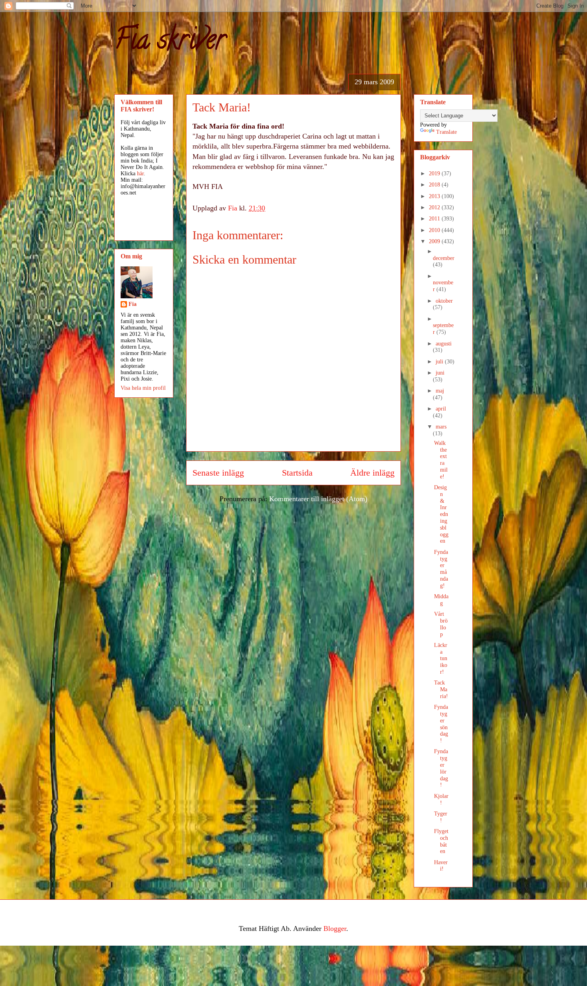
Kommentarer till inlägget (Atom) (318, 499)
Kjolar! (441, 799)
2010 (435, 230)
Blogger (334, 928)
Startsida (297, 473)
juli (440, 362)
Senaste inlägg (218, 473)
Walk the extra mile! (441, 460)
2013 (435, 196)
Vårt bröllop (441, 624)
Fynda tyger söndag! (441, 724)
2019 (435, 174)
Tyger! (440, 817)
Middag (441, 599)
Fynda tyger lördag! (441, 768)
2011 (435, 219)
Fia (133, 304)
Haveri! (441, 865)
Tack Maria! (441, 689)
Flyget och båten (441, 841)
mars (441, 427)
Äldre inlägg (372, 473)
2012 (435, 207)
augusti (444, 344)
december (443, 258)
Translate (446, 132)
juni (440, 373)
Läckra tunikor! (440, 658)
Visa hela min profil (143, 388)
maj (440, 391)
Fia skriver (170, 42)
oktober (444, 301)
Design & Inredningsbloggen (441, 514)
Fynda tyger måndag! (441, 569)
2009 (435, 241)
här (140, 174)
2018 (435, 185)
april (441, 409)
